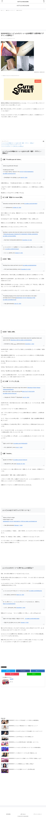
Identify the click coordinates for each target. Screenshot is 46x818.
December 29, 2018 (25, 269)
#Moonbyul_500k (15, 340)
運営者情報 (8, 814)
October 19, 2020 (17, 207)
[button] (42, 383)
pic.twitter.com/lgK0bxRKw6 (29, 265)
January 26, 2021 (21, 463)
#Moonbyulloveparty (9, 234)
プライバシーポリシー (37, 814)
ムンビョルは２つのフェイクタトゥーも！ (12, 144)
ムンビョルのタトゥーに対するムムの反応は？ (13, 146)
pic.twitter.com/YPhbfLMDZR (20, 443)
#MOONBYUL (17, 521)
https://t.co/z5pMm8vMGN (9, 603)
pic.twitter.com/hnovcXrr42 (9, 173)
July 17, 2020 (19, 447)
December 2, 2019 (29, 344)
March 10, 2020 (20, 594)
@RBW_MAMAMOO (33, 234)
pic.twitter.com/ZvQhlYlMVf (30, 203)
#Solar (34, 387)
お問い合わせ (23, 814)
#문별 (25, 171)
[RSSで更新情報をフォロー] (12, 681)
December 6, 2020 (20, 607)
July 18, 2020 (26, 397)
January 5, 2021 (25, 622)
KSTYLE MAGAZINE (23, 1)
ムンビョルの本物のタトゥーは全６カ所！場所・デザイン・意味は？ (18, 143)
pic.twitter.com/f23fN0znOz (35, 590)
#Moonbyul (29, 297)
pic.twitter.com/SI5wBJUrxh (30, 521)
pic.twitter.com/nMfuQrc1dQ (9, 299)
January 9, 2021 (19, 252)
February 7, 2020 (18, 525)
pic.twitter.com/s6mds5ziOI (25, 340)
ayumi (11, 679)
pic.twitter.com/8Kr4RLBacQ (12, 249)
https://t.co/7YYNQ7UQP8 (28, 391)
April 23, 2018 (24, 177)
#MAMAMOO (30, 171)
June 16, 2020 (17, 303)
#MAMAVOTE (17, 234)
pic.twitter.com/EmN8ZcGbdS (32, 618)
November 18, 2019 (27, 240)
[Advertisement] (23, 20)
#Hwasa (38, 387)
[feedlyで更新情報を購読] (10, 681)
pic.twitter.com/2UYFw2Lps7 (10, 393)
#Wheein (5, 389)
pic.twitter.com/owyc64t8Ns (9, 236)
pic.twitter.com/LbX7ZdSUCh (20, 459)
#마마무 (22, 171)
